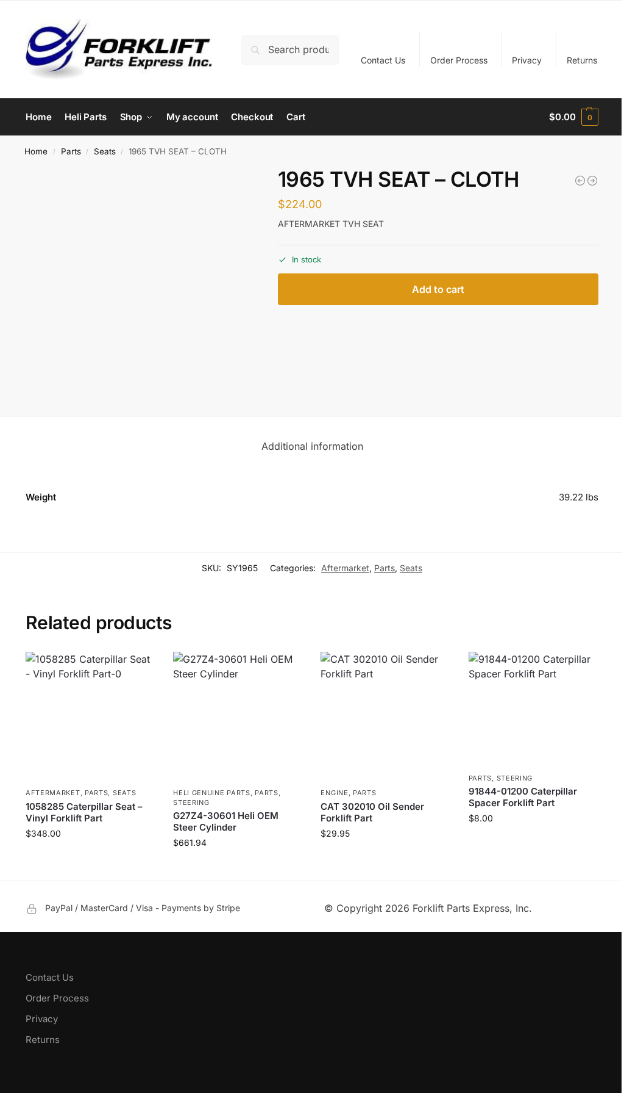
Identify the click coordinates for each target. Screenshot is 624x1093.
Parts (71, 151)
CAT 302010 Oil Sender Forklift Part (372, 812)
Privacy (527, 60)
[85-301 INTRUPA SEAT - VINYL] (592, 181)
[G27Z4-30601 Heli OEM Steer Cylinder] (237, 716)
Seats (105, 151)
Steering (191, 802)
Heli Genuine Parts (211, 792)
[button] (573, 117)
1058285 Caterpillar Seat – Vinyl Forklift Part (84, 812)
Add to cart (438, 289)
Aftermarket (345, 568)
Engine (334, 792)
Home (36, 151)
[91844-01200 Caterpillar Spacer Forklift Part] (533, 709)
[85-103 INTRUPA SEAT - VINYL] (580, 181)
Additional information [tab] (312, 446)
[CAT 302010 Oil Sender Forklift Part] (385, 716)
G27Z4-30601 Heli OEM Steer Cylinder (225, 822)
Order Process (459, 60)
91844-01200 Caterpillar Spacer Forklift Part (523, 797)
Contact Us (383, 60)
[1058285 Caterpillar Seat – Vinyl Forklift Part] (90, 716)
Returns (582, 60)
